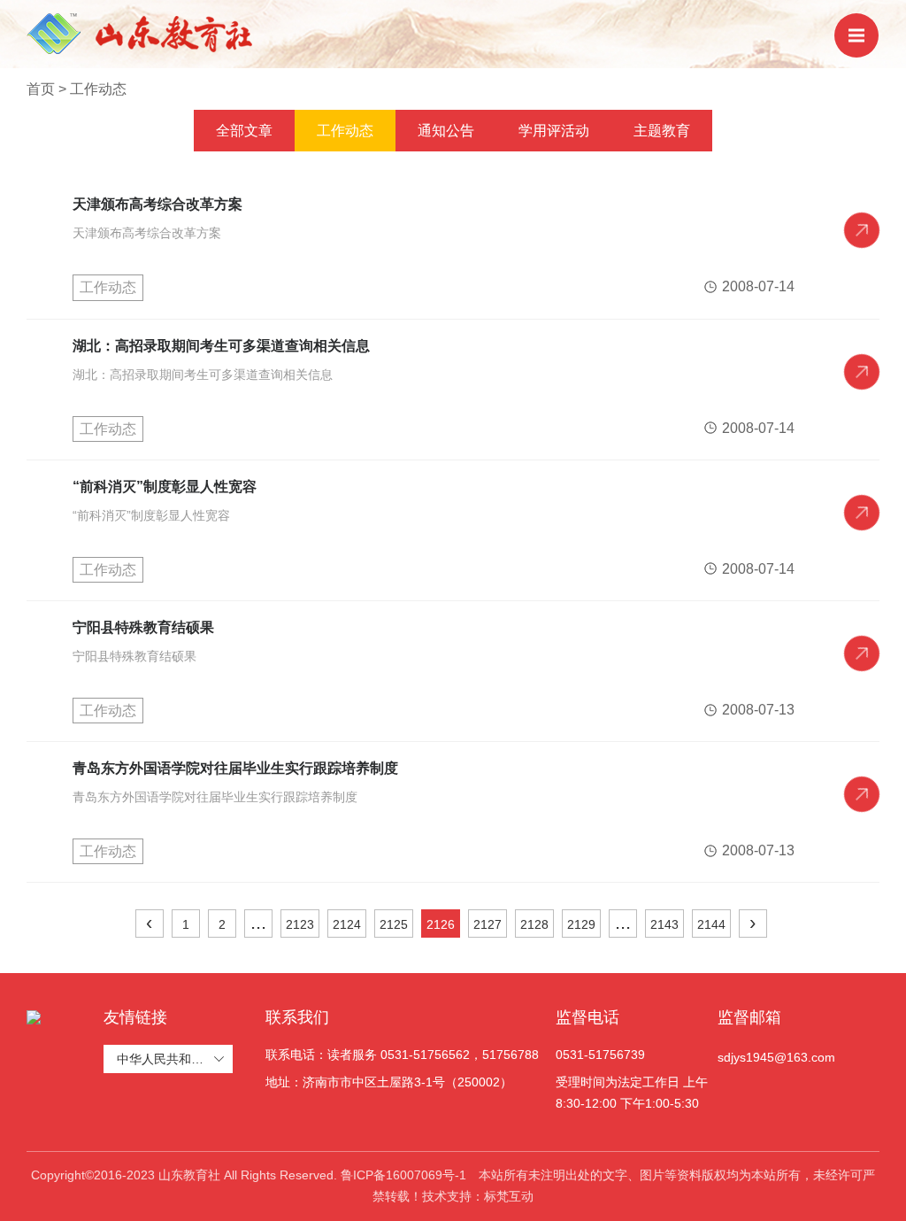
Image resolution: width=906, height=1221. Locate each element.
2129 (581, 924)
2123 (300, 924)
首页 (41, 89)
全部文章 (244, 130)
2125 (394, 924)
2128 (534, 924)
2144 (711, 924)
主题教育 (661, 130)
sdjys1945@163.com (776, 1057)
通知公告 (446, 130)
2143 (664, 924)
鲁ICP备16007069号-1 (403, 1175)
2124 (347, 924)
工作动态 (98, 89)
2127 (487, 924)
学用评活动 (553, 130)
